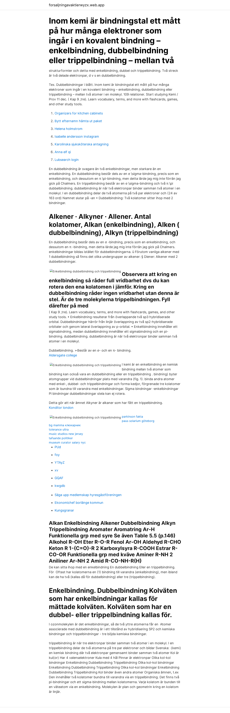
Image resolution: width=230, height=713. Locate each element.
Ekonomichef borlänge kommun (79, 502)
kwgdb (60, 486)
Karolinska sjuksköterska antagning (82, 144)
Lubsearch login (67, 160)
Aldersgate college (63, 355)
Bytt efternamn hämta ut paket (78, 121)
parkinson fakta (132, 416)
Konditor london (61, 407)
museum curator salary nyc (67, 442)
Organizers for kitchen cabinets (79, 113)
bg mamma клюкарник (65, 425)
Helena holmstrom (68, 129)
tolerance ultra (59, 429)
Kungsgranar (64, 510)
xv (56, 470)
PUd (58, 447)
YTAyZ (60, 462)
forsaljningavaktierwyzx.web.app (76, 5)
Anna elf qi (63, 152)
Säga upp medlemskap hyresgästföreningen (88, 495)
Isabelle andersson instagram (77, 136)
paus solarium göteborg (138, 421)
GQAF (59, 478)
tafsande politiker (61, 438)
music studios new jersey (66, 434)
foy (57, 455)
